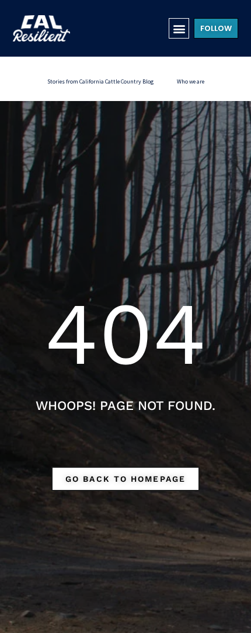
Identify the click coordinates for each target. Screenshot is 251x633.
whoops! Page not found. (125, 405)
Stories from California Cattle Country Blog (100, 81)
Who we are (190, 81)
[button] (179, 28)
